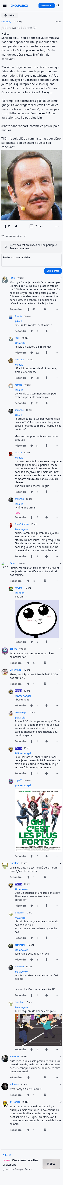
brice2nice (15, 1102)
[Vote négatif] (16, 226)
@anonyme (21, 529)
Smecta (18, 316)
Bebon (13, 563)
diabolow (14, 863)
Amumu (18, 587)
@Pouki (19, 321)
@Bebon (19, 593)
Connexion (46, 5)
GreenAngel (16, 669)
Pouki (12, 277)
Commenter (53, 270)
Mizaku (18, 452)
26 (38, 226)
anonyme (19, 410)
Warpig (18, 21)
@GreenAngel (23, 696)
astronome (20, 945)
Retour (11, 15)
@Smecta (20, 343)
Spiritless (14, 1084)
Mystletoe (19, 359)
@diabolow (21, 889)
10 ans (58, 21)
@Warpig (20, 717)
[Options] (57, 226)
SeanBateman (22, 524)
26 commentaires (11, 236)
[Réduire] (59, 277)
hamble (18, 384)
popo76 (13, 648)
